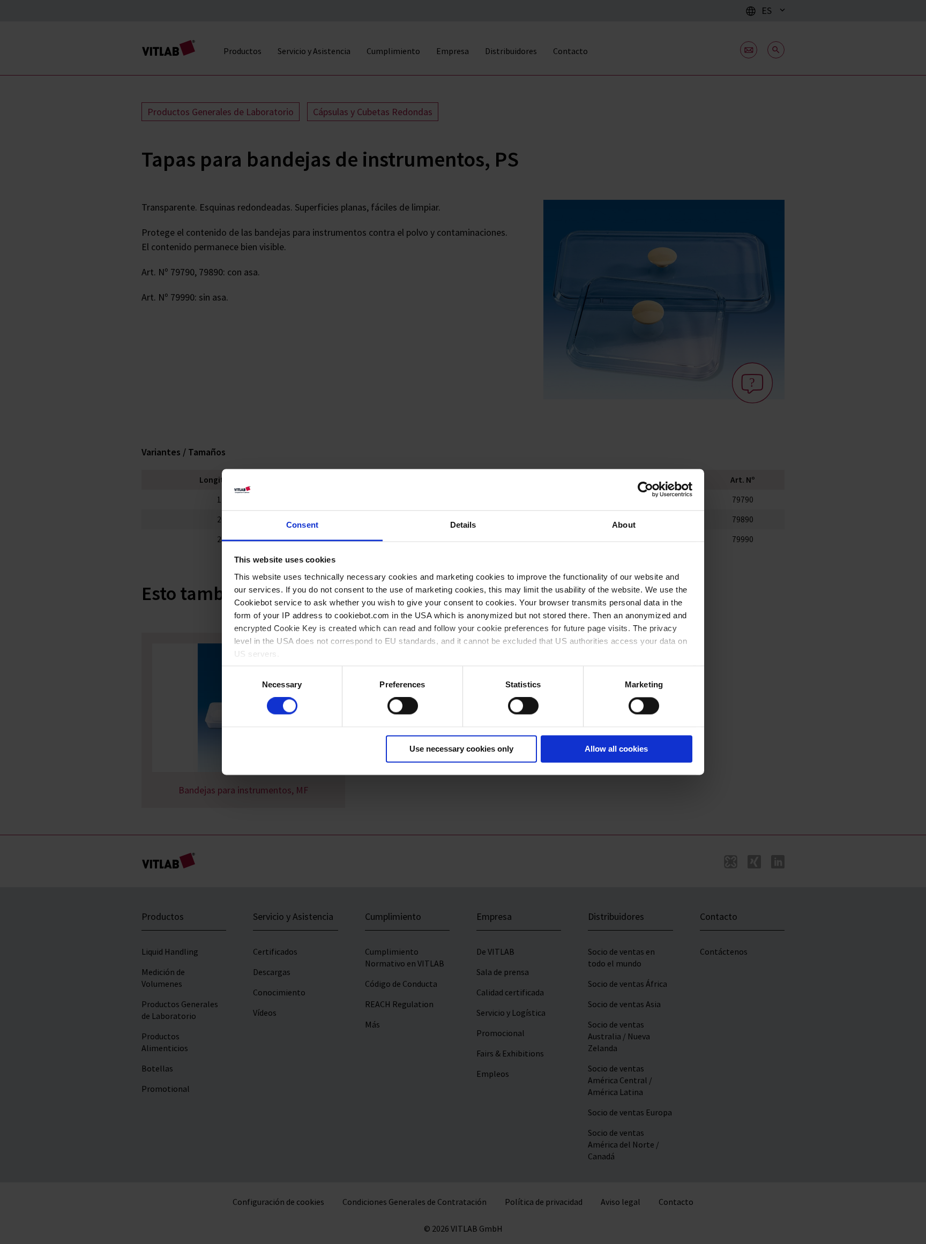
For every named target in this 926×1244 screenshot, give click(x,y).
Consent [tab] (302, 524)
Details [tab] (463, 524)
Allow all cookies (616, 748)
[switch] (402, 706)
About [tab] (624, 524)
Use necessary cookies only (461, 748)
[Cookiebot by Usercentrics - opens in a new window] (645, 490)
